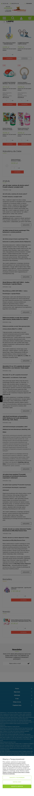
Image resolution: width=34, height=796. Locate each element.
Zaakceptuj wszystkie (17, 786)
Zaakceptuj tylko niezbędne (17, 777)
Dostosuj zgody (17, 782)
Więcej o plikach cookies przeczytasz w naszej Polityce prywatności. (16, 772)
